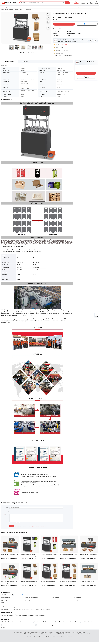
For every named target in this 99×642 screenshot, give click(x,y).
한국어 (60, 633)
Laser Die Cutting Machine (7, 615)
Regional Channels (65, 632)
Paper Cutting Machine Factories (9, 621)
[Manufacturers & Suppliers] (8, 2)
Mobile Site (79, 632)
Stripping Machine (5, 597)
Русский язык (37, 633)
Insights (83, 632)
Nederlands (52, 633)
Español (22, 633)
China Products (23, 632)
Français (32, 633)
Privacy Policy (69, 636)
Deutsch (47, 633)
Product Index (72, 632)
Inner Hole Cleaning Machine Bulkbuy (45, 625)
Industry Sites (58, 632)
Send (12, 526)
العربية (57, 633)
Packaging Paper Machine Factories (41, 621)
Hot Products (16, 632)
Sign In (55, 55)
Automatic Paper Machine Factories (59, 621)
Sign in (96, 3)
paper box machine (53, 600)
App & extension (81, 7)
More (2, 627)
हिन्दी (67, 633)
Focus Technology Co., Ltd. (41, 636)
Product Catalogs (20, 594)
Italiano (42, 633)
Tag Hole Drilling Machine (55, 597)
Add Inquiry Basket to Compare (26, 52)
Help (74, 7)
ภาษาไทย (71, 633)
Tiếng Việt (80, 633)
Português (27, 633)
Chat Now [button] (87, 24)
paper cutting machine (6, 600)
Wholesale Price (51, 632)
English (18, 633)
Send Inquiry (64, 24)
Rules (97, 7)
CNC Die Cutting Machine (21, 615)
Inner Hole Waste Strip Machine (31, 597)
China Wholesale (44, 632)
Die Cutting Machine (27, 9)
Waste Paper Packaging (75, 621)
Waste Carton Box (6, 625)
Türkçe (76, 633)
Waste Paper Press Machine (88, 621)
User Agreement (57, 636)
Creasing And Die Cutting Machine (36, 615)
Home (2, 9)
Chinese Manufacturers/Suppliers (33, 632)
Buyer (67, 7)
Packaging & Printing (9, 9)
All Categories (6, 7)
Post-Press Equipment (18, 9)
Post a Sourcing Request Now (39, 526)
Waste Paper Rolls (31, 625)
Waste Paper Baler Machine (18, 625)
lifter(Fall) (76, 600)
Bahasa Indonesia (87, 633)
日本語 (64, 633)
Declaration (63, 636)
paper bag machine (29, 600)
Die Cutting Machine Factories (25, 621)
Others (2, 602)
